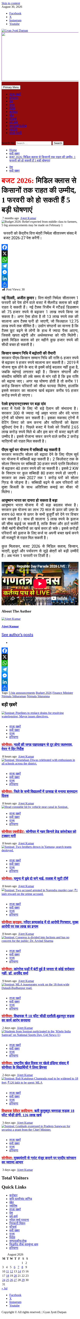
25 (7, 1280)
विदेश (12, 108)
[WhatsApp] (40, 260)
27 (15, 1280)
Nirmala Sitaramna (38, 696)
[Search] (3, 139)
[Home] (3, 83)
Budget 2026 (44, 692)
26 (11, 1280)
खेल (11, 115)
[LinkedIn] (40, 278)
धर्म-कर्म (13, 122)
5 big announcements (22, 692)
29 (23, 1280)
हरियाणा (13, 97)
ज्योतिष (13, 129)
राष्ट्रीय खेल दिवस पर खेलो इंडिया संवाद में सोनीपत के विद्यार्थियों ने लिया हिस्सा (35, 1065)
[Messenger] (40, 272)
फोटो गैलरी (15, 132)
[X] (40, 253)
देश (11, 101)
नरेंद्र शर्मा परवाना (19, 1219)
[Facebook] (40, 247)
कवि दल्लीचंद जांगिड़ (20, 1198)
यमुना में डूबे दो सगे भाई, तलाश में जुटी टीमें (35, 878)
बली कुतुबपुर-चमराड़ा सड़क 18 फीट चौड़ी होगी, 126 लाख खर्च (38, 1113)
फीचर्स (13, 118)
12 (11, 1271)
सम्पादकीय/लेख (17, 125)
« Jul (4, 1288)
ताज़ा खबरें (15, 94)
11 (7, 1271)
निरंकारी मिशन (17, 1223)
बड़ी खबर (14, 170)
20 (15, 1275)
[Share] (40, 285)
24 (3, 1280)
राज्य (12, 104)
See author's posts (17, 634)
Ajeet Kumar (28, 218)
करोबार (13, 111)
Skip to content (11, 3)
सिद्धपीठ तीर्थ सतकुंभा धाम (23, 1244)
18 (7, 1275)
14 (19, 1271)
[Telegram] (40, 266)
